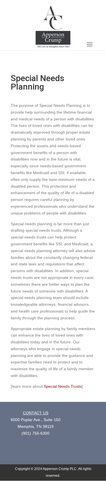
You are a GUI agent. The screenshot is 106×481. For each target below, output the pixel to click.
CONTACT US (35, 413)
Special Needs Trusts (62, 386)
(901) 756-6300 (35, 433)
